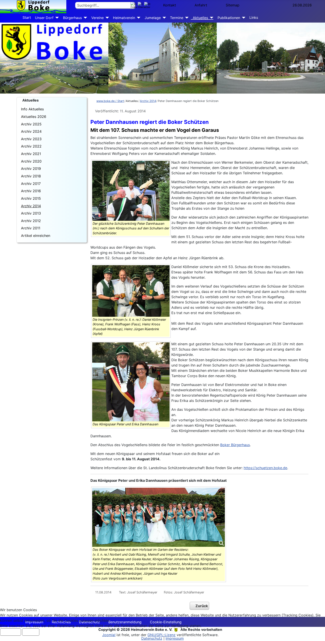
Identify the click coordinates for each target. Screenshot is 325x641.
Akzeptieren (10, 632)
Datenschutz (151, 638)
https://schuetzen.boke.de (265, 468)
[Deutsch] (147, 3)
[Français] (141, 3)
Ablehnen (30, 632)
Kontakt (169, 5)
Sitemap (232, 5)
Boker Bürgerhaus (235, 445)
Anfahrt (201, 5)
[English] (134, 3)
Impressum (175, 638)
